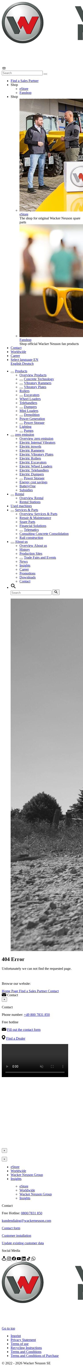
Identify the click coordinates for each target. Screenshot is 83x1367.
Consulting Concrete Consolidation (44, 534)
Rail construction (31, 538)
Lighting (25, 426)
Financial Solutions (32, 526)
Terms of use (20, 1344)
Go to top (8, 1328)
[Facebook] (14, 1259)
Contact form (11, 1228)
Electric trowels (30, 446)
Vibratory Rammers (37, 383)
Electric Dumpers (31, 474)
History (24, 549)
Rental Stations (30, 502)
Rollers (24, 391)
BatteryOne (27, 486)
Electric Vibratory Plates (36, 454)
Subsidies (26, 490)
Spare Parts (27, 522)
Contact (16, 348)
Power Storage (34, 423)
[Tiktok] (29, 1259)
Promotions (27, 573)
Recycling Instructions (26, 1348)
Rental (19, 494)
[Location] (4, 1259)
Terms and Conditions (26, 1352)
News (23, 561)
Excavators (31, 395)
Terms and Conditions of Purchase (35, 1356)
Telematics (31, 530)
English (16, 363)
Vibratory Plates (35, 387)
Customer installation (16, 1235)
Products (21, 371)
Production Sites (30, 553)
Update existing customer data (23, 1243)
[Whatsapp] (33, 1259)
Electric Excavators (32, 462)
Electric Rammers (31, 450)
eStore (23, 89)
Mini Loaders (28, 411)
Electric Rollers (30, 458)
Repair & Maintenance (35, 518)
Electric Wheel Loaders (35, 466)
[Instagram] (9, 1259)
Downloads (27, 577)
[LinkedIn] (24, 1259)
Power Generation (32, 419)
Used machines (21, 506)
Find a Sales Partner (25, 81)
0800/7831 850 (31, 1213)
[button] (24, 360)
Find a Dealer (15, 1038)
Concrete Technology (39, 379)
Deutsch (28, 363)
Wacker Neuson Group (27, 1175)
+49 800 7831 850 (37, 1014)
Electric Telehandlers (34, 470)
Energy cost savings (33, 482)
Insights (24, 565)
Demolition (32, 415)
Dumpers (30, 407)
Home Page (10, 991)
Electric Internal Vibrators (37, 442)
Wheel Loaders (30, 399)
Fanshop (25, 93)
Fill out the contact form (24, 1029)
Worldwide (18, 352)
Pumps (28, 430)
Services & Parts (26, 510)
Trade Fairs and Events (40, 557)
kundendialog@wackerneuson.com (26, 1220)
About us (21, 541)
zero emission (24, 434)
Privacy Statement (23, 1340)
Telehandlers (28, 403)
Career (15, 356)
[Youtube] (19, 1259)
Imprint (16, 1336)
